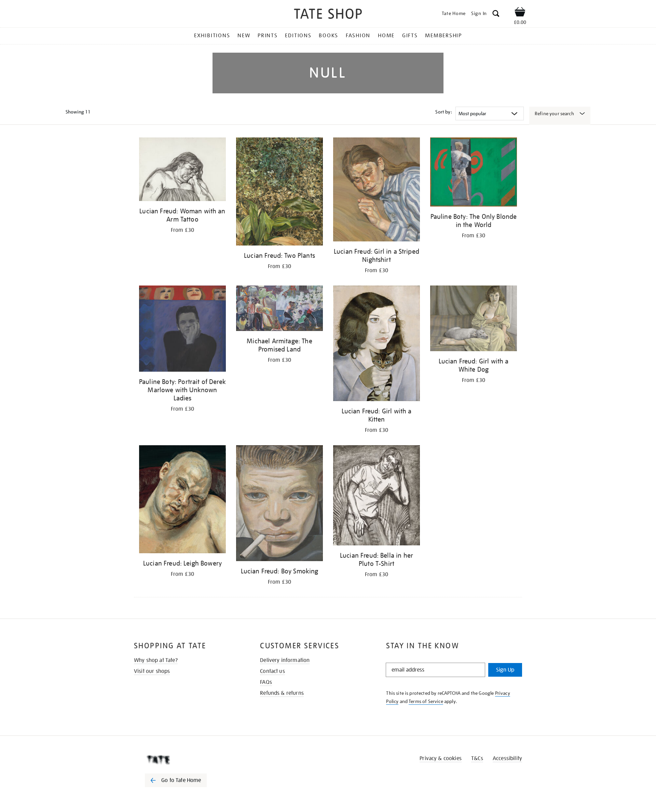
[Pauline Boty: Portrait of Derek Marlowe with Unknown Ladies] (182, 330)
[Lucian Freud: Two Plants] (279, 192)
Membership (443, 35)
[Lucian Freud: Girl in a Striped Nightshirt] (376, 190)
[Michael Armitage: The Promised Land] (279, 309)
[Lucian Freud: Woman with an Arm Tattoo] (182, 170)
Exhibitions (212, 35)
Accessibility (507, 758)
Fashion (358, 35)
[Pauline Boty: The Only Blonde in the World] (473, 173)
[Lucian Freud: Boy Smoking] (279, 504)
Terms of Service (426, 701)
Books (328, 35)
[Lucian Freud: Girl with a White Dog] (473, 320)
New (243, 35)
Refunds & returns (282, 693)
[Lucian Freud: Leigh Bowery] (182, 500)
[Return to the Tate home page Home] (328, 15)
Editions (298, 35)
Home (386, 35)
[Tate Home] (188, 760)
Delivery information (285, 660)
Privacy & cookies (441, 758)
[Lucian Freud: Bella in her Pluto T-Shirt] (376, 496)
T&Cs (477, 758)
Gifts (410, 35)
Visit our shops (152, 671)
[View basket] (520, 13)
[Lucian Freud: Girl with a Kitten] (376, 344)
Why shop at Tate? (156, 660)
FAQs (266, 682)
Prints (268, 35)
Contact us (272, 671)
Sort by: (443, 112)
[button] (496, 15)
